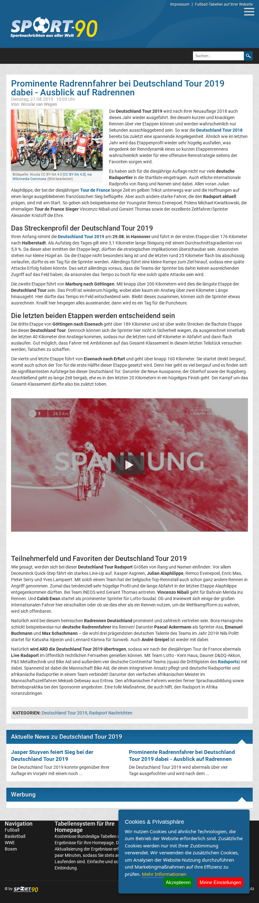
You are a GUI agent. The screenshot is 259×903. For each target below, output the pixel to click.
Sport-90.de (53, 27)
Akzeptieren (178, 882)
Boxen (11, 849)
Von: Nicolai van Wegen (34, 104)
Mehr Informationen (164, 874)
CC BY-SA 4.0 (74, 174)
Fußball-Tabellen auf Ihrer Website (224, 4)
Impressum (180, 4)
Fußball (12, 830)
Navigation (19, 823)
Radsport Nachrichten (110, 712)
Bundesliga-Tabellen (97, 836)
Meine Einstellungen (220, 882)
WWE (10, 842)
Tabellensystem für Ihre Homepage (85, 826)
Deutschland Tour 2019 (64, 712)
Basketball (15, 836)
